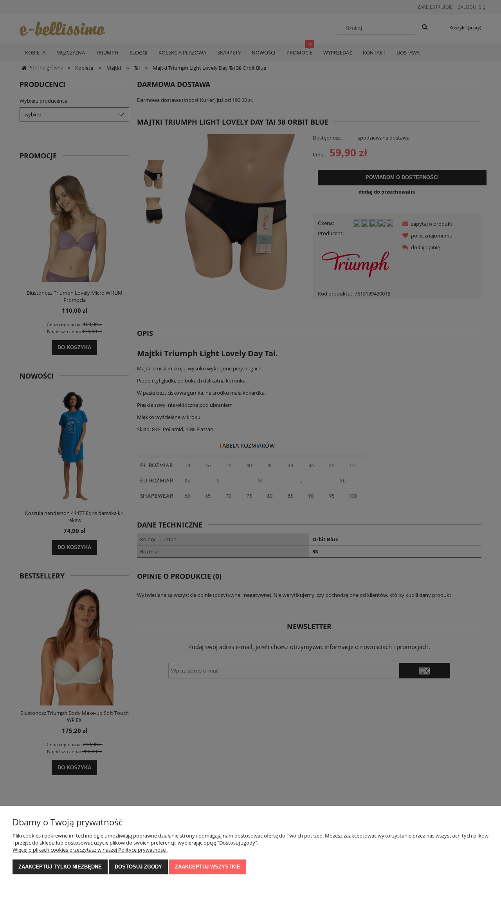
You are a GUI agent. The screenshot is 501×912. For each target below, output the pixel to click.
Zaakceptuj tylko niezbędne (60, 867)
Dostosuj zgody (138, 867)
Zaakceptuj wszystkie (207, 867)
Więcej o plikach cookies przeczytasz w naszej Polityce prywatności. (90, 849)
